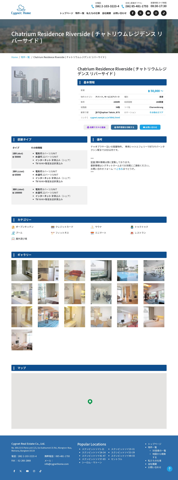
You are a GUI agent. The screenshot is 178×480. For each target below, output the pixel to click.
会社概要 (106, 13)
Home (14, 57)
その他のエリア (156, 112)
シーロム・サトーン (92, 462)
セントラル (116, 459)
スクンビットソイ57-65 (94, 459)
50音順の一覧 (159, 450)
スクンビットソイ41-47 (94, 455)
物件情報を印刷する (125, 127)
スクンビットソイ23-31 (123, 449)
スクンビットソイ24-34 (94, 452)
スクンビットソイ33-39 (123, 452)
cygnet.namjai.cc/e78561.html (105, 117)
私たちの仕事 (93, 13)
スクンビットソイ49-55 (123, 455)
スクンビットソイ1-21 (93, 449)
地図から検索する (159, 455)
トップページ (66, 13)
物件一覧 (79, 13)
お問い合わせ (120, 13)
